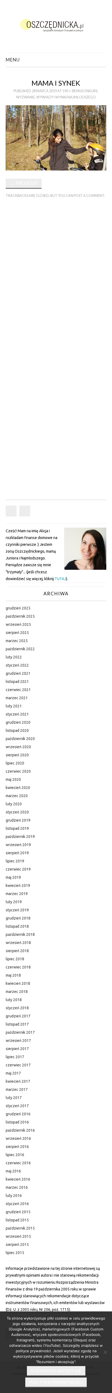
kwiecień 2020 (18, 787)
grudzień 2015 (18, 1212)
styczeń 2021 (17, 714)
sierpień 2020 (17, 755)
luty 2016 (14, 1195)
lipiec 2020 (15, 763)
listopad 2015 (17, 1220)
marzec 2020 (17, 796)
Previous (24, 183)
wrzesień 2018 (18, 942)
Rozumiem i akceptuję (56, 1370)
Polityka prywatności (56, 1382)
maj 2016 (13, 1171)
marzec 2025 (17, 641)
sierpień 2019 (17, 853)
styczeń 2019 (17, 910)
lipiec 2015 (15, 1252)
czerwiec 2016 (18, 1163)
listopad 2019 (17, 828)
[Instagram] (24, 511)
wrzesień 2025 (18, 624)
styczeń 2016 (17, 1204)
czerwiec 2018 (18, 967)
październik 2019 (20, 836)
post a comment (89, 196)
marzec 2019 (17, 893)
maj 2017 (13, 1073)
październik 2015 (20, 1228)
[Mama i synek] (56, 137)
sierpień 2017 (17, 1049)
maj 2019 (13, 877)
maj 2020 (13, 779)
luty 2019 (14, 902)
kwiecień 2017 (18, 1081)
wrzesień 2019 (18, 845)
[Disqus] (56, 278)
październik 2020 (20, 738)
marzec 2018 (17, 991)
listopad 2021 (17, 681)
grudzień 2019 (18, 820)
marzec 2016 (17, 1187)
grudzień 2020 (18, 722)
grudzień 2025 (18, 608)
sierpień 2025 (17, 632)
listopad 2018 (17, 926)
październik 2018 (20, 934)
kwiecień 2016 (18, 1179)
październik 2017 (20, 1032)
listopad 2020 (17, 730)
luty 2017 (14, 1097)
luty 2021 (14, 706)
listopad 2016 (17, 1122)
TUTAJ (60, 579)
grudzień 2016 (18, 1114)
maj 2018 (13, 975)
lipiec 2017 (15, 1057)
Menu (13, 60)
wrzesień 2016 (18, 1138)
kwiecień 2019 (18, 885)
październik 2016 (20, 1130)
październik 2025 (20, 616)
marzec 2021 (17, 698)
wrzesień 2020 (18, 747)
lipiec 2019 (15, 861)
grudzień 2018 (18, 918)
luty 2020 (14, 804)
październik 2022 (20, 649)
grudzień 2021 (18, 673)
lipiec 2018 (15, 959)
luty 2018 (14, 1000)
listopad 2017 (17, 1024)
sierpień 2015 (17, 1244)
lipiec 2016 (15, 1155)
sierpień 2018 (17, 951)
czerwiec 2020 (18, 771)
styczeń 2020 (17, 812)
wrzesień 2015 (18, 1236)
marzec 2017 (17, 1089)
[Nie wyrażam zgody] (105, 1352)
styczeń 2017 (17, 1106)
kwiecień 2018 (18, 983)
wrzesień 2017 (18, 1040)
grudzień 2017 (18, 1016)
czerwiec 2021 (18, 690)
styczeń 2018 (17, 1008)
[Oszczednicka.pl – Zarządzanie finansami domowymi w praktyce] (56, 24)
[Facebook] (11, 511)
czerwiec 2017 (18, 1065)
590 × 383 (70, 91)
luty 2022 (14, 657)
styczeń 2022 (17, 665)
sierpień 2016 (17, 1146)
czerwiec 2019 (18, 869)
